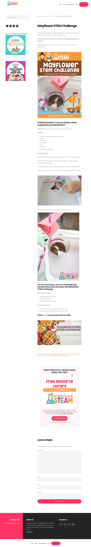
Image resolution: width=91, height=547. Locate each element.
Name (39, 476)
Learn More (29, 532)
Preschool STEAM (13, 3)
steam (77, 354)
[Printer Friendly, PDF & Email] (38, 349)
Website (40, 492)
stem (39, 355)
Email (39, 484)
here (45, 315)
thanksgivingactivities (63, 355)
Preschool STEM (48, 354)
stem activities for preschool (49, 355)
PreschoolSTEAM (70, 354)
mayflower (63, 354)
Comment (40, 450)
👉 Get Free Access (59, 418)
